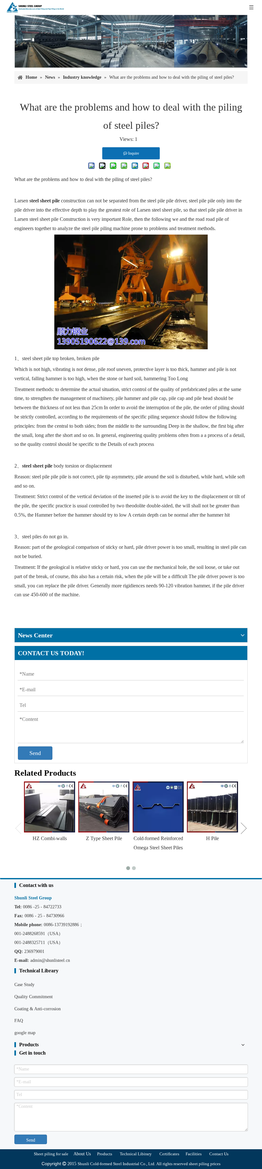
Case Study (24, 984)
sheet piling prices (204, 1163)
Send (35, 753)
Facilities (194, 1153)
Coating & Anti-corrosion (37, 1008)
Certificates (169, 1153)
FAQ (18, 1020)
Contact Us (218, 1153)
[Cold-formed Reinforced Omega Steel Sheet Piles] (158, 806)
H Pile (212, 838)
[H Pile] (212, 806)
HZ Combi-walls (50, 838)
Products (104, 1153)
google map (24, 1032)
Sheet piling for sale (51, 1153)
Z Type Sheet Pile (104, 838)
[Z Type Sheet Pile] (103, 806)
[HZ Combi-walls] (49, 806)
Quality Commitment (33, 996)
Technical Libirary (136, 1153)
